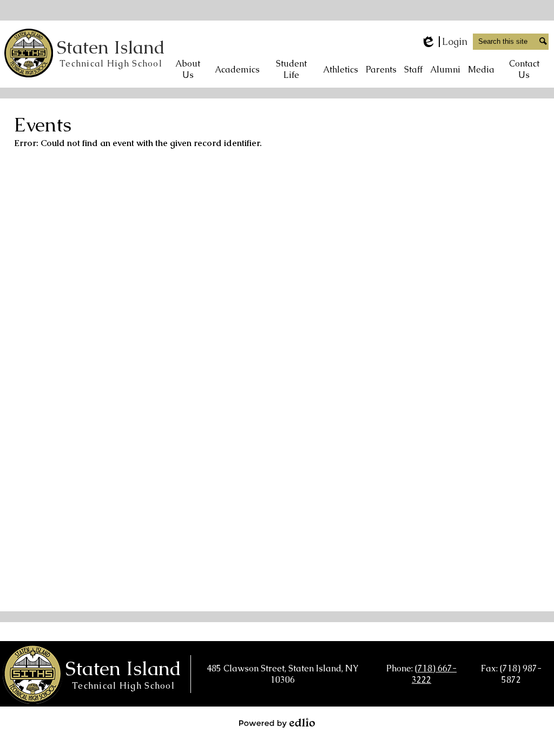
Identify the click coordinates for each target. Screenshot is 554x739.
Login (443, 41)
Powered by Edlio (277, 722)
